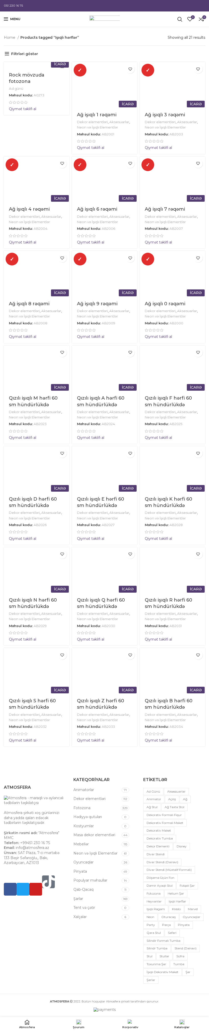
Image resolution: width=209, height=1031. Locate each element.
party (151, 925)
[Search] (180, 19)
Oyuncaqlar (83, 862)
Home (10, 37)
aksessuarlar (176, 791)
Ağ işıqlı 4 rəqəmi (29, 209)
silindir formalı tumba (163, 941)
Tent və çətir (84, 907)
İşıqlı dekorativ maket (162, 972)
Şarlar (78, 898)
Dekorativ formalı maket (165, 823)
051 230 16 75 (13, 5)
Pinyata (80, 871)
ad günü (153, 791)
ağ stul (152, 807)
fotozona (154, 893)
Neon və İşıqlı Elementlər (97, 127)
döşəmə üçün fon (160, 878)
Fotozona (81, 808)
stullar (164, 956)
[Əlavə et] (130, 69)
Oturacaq (168, 917)
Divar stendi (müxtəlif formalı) (169, 870)
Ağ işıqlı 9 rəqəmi (97, 304)
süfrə (180, 956)
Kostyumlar (83, 826)
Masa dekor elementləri (94, 835)
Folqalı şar (187, 885)
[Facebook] (10, 889)
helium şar (176, 893)
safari (172, 933)
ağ (185, 799)
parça (166, 925)
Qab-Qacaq (83, 889)
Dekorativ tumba (160, 838)
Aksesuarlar (119, 122)
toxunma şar (156, 964)
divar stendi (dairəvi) (162, 862)
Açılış (172, 799)
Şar (188, 972)
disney (182, 846)
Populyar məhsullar (90, 880)
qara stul (154, 933)
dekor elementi (158, 846)
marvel (193, 909)
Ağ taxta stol (174, 807)
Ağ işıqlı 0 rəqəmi (165, 304)
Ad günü (16, 88)
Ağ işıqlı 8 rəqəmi (29, 304)
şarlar (151, 980)
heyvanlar (154, 901)
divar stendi (156, 854)
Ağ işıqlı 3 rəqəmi (165, 115)
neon (150, 917)
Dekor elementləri (92, 122)
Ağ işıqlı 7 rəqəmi (165, 209)
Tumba (178, 964)
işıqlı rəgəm (156, 909)
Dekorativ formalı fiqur (164, 815)
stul (149, 956)
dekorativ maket (159, 830)
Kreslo (176, 909)
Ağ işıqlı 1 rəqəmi (96, 115)
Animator (154, 799)
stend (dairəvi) (186, 948)
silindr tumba (157, 948)
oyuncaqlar (191, 917)
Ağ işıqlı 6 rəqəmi (97, 209)
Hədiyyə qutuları (87, 816)
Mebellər (81, 844)
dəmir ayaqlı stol (160, 885)
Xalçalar (80, 916)
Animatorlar (83, 789)
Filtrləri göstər (24, 54)
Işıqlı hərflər (177, 901)
